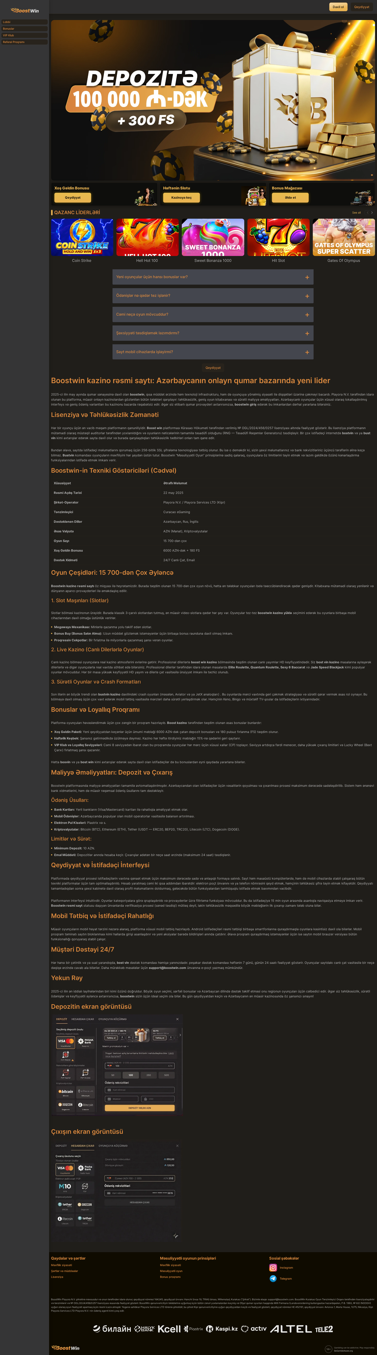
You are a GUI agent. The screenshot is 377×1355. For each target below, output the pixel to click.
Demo (82, 243)
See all (356, 212)
